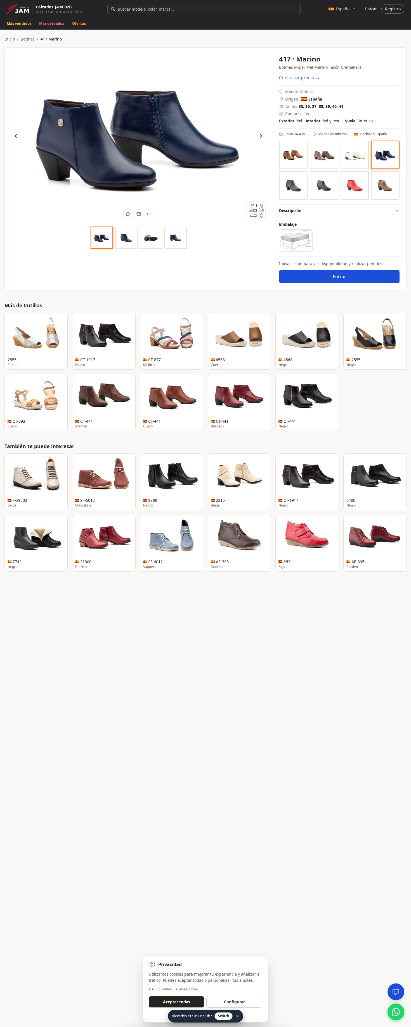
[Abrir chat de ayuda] (396, 991)
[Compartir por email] (138, 214)
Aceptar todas (176, 1001)
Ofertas (79, 23)
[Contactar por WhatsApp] (396, 1012)
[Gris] (324, 155)
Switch (223, 1016)
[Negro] (324, 185)
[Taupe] (385, 185)
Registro (393, 8)
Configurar (234, 1001)
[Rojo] (355, 185)
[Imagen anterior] (16, 136)
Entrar (371, 8)
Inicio (9, 39)
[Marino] (385, 155)
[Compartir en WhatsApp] (128, 214)
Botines (28, 39)
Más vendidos (19, 23)
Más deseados (51, 23)
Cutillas (307, 91)
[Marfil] (355, 155)
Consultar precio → (299, 78)
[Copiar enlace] (149, 214)
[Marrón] (293, 185)
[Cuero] (293, 155)
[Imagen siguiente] (261, 136)
